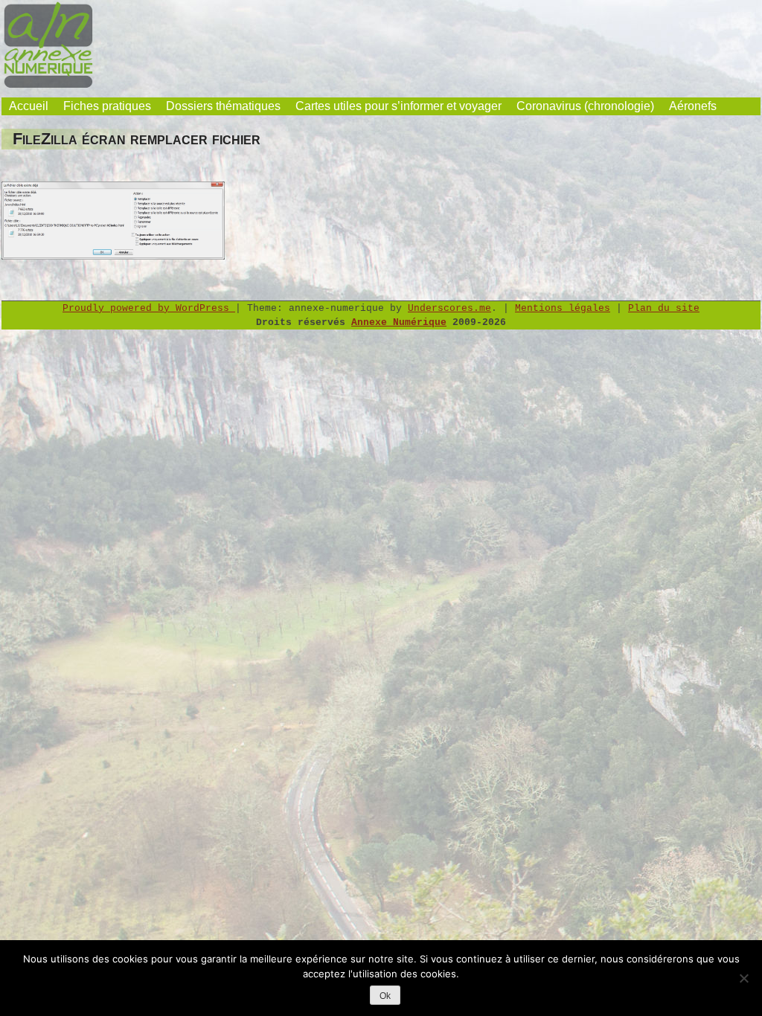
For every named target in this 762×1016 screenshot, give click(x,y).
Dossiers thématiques (223, 106)
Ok (385, 996)
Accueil (28, 106)
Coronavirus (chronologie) (585, 106)
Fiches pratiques (107, 106)
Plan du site (663, 308)
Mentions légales (562, 308)
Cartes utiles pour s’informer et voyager (398, 106)
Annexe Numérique (398, 322)
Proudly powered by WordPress (149, 308)
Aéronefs (693, 106)
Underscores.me (449, 308)
